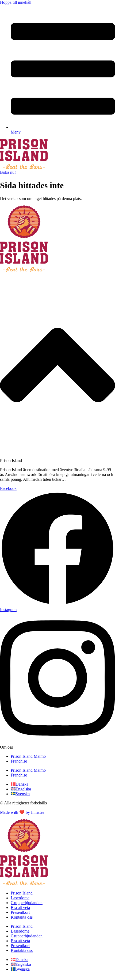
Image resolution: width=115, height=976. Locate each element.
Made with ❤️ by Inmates (22, 812)
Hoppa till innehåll (15, 2)
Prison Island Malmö (28, 756)
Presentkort (20, 912)
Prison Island (22, 893)
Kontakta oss (22, 917)
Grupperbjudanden (27, 902)
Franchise (19, 761)
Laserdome (20, 898)
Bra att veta (20, 907)
